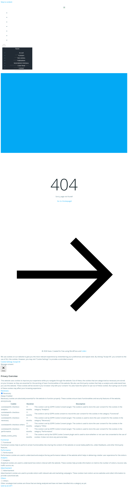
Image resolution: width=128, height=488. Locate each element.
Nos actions (66, 22)
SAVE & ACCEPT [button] (6, 486)
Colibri (83, 351)
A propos (66, 17)
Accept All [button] (16, 362)
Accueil (66, 13)
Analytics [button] (4, 458)
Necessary (7, 393)
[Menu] (64, 45)
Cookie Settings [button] (7, 362)
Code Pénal (66, 36)
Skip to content (6, 2)
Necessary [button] (5, 391)
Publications (66, 26)
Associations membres (66, 31)
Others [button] (3, 478)
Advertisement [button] (6, 468)
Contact (66, 40)
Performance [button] (6, 450)
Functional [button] (5, 440)
